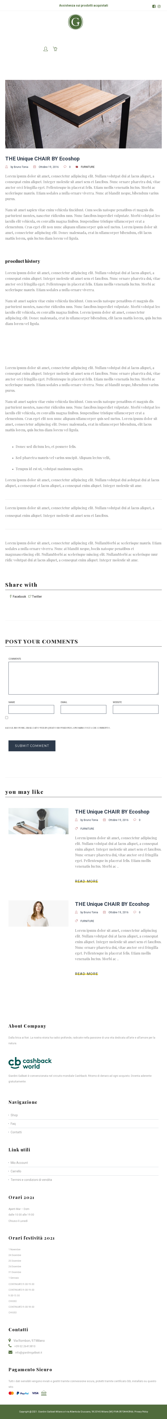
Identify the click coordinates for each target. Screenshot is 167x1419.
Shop (14, 1115)
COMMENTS (14, 659)
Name (11, 702)
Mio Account (19, 1162)
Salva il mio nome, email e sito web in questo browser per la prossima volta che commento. (57, 727)
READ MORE (86, 881)
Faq (13, 1123)
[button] (45, 50)
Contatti (16, 1132)
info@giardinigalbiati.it (28, 1352)
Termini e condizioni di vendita (31, 1180)
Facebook (19, 596)
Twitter (36, 596)
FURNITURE (88, 167)
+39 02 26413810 (24, 1346)
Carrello (16, 1171)
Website (117, 702)
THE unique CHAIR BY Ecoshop (42, 159)
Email (64, 702)
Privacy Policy (141, 1411)
